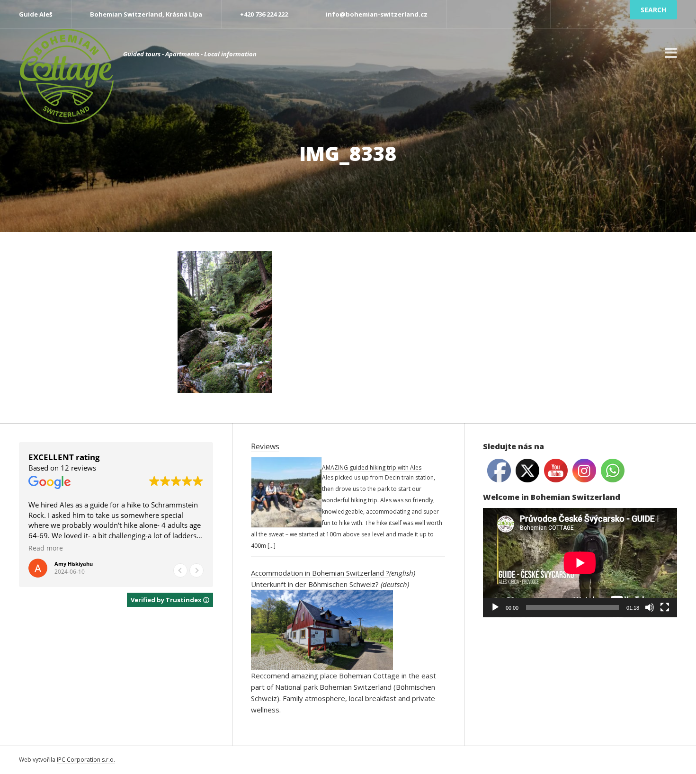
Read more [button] (199, 548)
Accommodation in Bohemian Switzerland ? (320, 573)
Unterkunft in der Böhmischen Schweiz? (315, 584)
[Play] (495, 607)
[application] (580, 562)
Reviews (265, 446)
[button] (196, 570)
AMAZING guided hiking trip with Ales (371, 467)
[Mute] (649, 607)
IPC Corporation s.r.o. (86, 760)
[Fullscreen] (664, 607)
